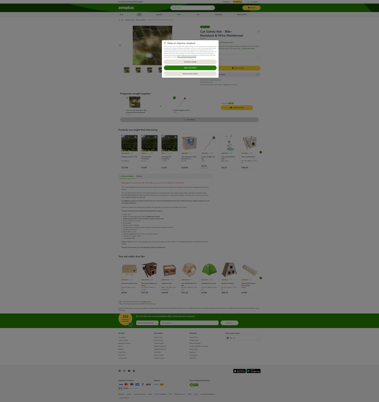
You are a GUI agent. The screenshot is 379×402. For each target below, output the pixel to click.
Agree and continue (190, 68)
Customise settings (190, 62)
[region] (190, 59)
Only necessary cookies (190, 74)
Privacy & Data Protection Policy (187, 57)
